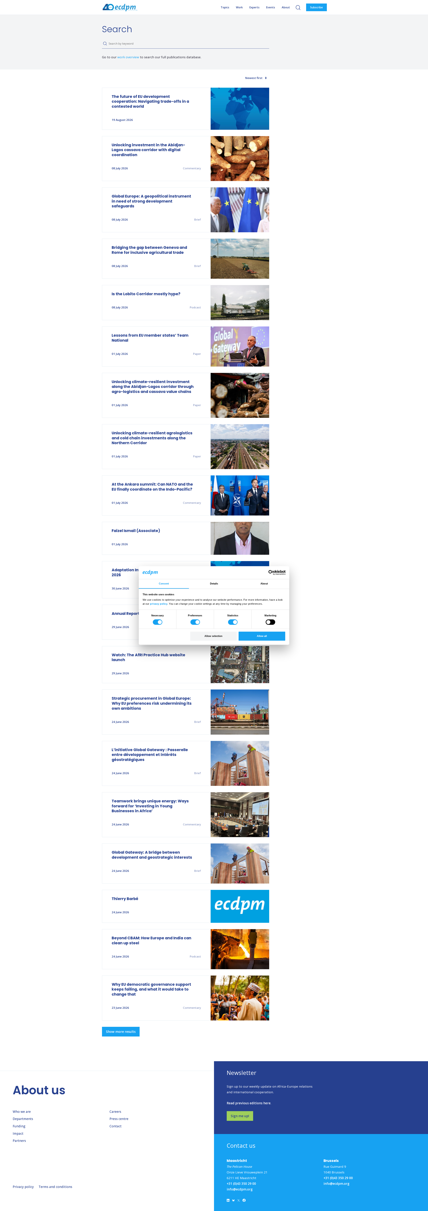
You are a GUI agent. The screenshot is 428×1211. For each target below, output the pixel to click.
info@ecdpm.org (240, 1189)
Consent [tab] (164, 583)
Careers (115, 1111)
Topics (225, 7)
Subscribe (316, 7)
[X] (238, 1201)
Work (239, 7)
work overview (128, 57)
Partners (19, 1141)
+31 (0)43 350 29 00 (241, 1183)
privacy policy (158, 603)
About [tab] (264, 583)
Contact (116, 1126)
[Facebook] (244, 1201)
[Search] (105, 44)
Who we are (22, 1111)
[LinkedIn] (228, 1201)
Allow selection (213, 636)
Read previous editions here (249, 1103)
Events (270, 7)
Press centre (119, 1119)
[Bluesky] (233, 1201)
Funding (19, 1126)
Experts (254, 7)
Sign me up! (240, 1116)
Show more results (121, 1031)
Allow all (262, 636)
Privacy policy (23, 1187)
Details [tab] (214, 583)
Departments (23, 1119)
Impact (18, 1133)
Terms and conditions (55, 1187)
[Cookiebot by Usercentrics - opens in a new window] (271, 572)
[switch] (195, 622)
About (286, 7)
